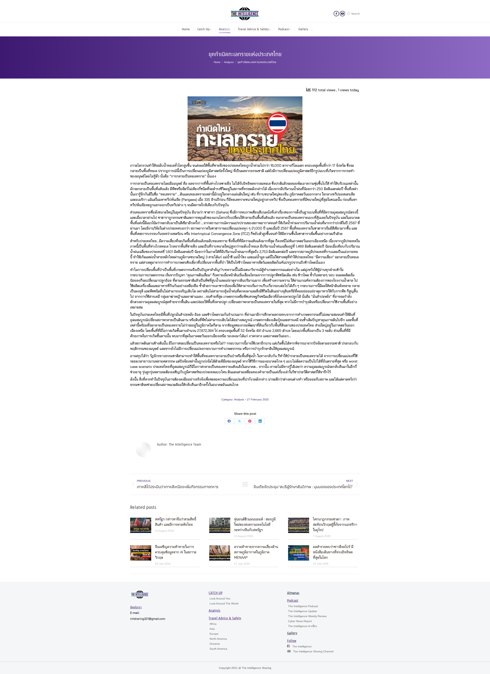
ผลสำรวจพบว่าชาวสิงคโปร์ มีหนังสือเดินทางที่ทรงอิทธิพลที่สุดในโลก (333, 552)
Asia (212, 628)
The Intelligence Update (302, 611)
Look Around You (220, 598)
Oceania (215, 643)
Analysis (239, 399)
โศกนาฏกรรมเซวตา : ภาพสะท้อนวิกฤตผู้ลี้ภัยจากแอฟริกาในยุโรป (335, 525)
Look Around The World (224, 603)
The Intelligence (302, 646)
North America (218, 638)
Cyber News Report (300, 621)
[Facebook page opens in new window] (336, 13)
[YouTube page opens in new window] (342, 13)
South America (218, 648)
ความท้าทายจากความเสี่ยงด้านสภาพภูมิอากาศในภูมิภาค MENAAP (256, 552)
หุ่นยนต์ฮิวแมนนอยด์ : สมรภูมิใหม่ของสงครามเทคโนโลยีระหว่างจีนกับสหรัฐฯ (255, 525)
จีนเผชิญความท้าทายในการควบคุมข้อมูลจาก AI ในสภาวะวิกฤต (175, 552)
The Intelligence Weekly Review (307, 616)
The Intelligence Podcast (303, 606)
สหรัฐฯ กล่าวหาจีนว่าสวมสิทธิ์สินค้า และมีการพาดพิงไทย (175, 522)
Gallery (292, 633)
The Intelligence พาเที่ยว (302, 626)
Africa (213, 623)
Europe (214, 633)
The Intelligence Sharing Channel (313, 651)
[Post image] (140, 525)
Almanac (293, 593)
